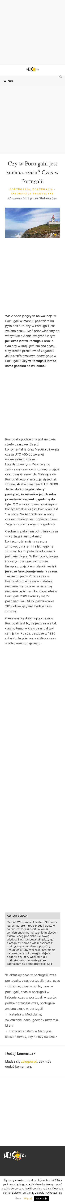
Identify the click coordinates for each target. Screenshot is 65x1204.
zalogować (29, 1061)
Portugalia (20, 189)
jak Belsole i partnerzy (21, 1192)
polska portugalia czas (21, 1003)
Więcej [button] (28, 1198)
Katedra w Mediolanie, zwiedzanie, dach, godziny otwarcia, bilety (32, 1020)
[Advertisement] (32, 32)
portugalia (47, 1003)
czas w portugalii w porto (37, 997)
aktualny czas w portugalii (28, 975)
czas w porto (31, 986)
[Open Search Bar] (60, 77)
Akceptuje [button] (41, 1198)
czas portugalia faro (36, 980)
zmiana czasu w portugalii (24, 1008)
